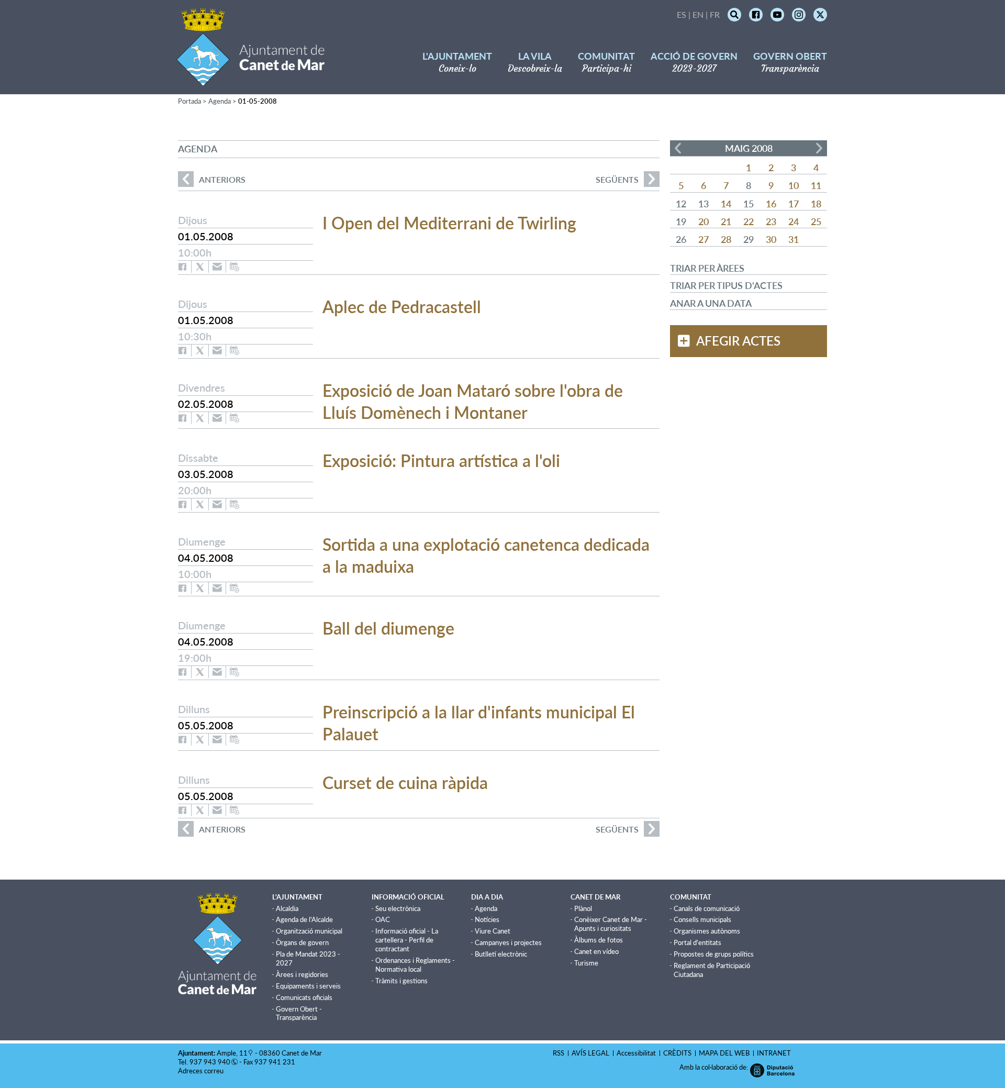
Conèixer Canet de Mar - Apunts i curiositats (610, 923)
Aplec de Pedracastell (401, 306)
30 (771, 239)
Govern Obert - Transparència (299, 1013)
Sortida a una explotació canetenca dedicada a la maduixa (486, 555)
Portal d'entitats (697, 942)
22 (748, 221)
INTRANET (774, 1053)
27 (703, 239)
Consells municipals (702, 919)
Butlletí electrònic (501, 954)
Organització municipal (309, 931)
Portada (189, 101)
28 (726, 239)
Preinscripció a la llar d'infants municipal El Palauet (478, 723)
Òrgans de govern (302, 942)
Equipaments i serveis (308, 986)
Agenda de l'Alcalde (304, 919)
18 (816, 203)
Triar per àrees (707, 268)
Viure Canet (492, 931)
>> (819, 148)
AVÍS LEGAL (590, 1053)
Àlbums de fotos (598, 940)
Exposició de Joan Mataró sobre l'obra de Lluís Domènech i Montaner (472, 401)
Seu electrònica (397, 908)
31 (793, 239)
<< (678, 148)
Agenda (219, 101)
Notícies (487, 919)
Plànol (583, 908)
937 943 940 (209, 1062)
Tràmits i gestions (401, 980)
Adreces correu (201, 1071)
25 (816, 221)
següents (617, 179)
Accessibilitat (636, 1053)
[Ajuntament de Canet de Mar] (250, 80)
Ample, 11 (232, 1053)
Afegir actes (738, 341)
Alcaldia (287, 908)
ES (681, 14)
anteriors (211, 179)
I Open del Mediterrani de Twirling (449, 223)
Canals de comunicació (707, 908)
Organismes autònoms (707, 931)
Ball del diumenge (388, 628)
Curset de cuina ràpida (405, 782)
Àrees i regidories (302, 974)
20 (703, 221)
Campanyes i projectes (508, 942)
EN (698, 14)
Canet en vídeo (596, 951)
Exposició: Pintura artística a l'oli (441, 460)
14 (726, 203)
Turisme (586, 963)
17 (793, 203)
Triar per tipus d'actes (726, 285)
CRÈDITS (677, 1053)
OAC (382, 919)
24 (793, 221)
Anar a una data (711, 303)
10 (793, 185)
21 (726, 221)
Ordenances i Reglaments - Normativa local (415, 964)
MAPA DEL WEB (724, 1053)
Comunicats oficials (304, 997)
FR (715, 14)
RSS (558, 1053)
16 (771, 203)
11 (816, 185)
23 (771, 221)
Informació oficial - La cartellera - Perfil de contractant (406, 940)
